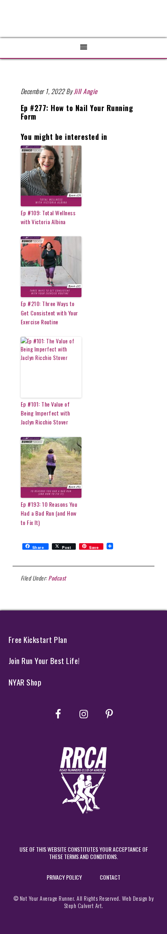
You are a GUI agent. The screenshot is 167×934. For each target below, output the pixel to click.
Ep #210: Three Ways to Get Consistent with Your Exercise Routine (49, 312)
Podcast (57, 578)
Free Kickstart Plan (38, 639)
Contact (110, 877)
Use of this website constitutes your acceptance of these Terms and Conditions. (83, 853)
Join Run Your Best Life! (44, 660)
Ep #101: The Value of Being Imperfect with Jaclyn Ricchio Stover (45, 413)
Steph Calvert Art (83, 905)
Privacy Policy (64, 877)
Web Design (135, 898)
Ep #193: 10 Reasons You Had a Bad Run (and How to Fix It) (49, 513)
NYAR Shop (25, 682)
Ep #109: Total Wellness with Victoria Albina (48, 217)
